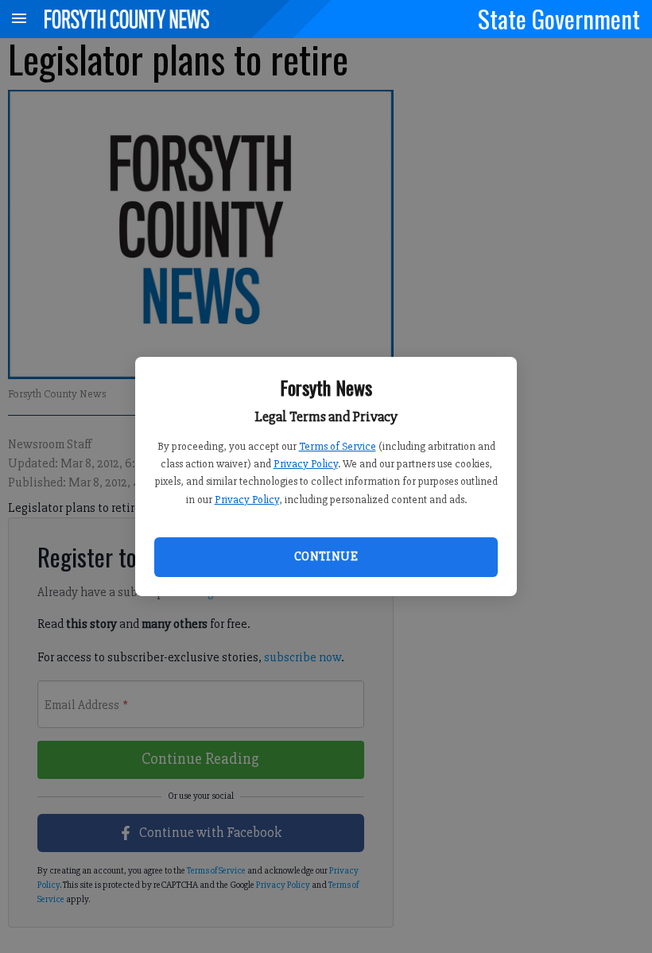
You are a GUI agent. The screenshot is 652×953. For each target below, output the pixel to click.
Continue (326, 556)
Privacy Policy (306, 464)
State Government (559, 18)
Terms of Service (337, 446)
